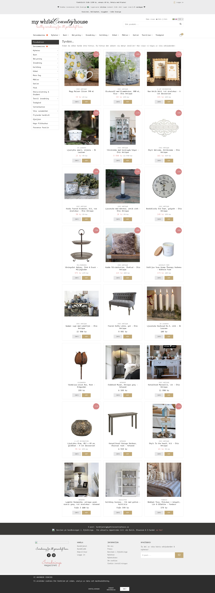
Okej (124, 589)
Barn (65, 35)
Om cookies (112, 561)
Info (76, 102)
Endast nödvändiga (111, 589)
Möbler (125, 35)
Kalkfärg (103, 35)
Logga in (179, 2)
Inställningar (94, 589)
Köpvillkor (82, 552)
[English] (176, 19)
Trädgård (160, 35)
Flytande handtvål (41, 115)
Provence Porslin (41, 127)
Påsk (35, 88)
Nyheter (54, 35)
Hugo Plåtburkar (40, 123)
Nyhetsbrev (112, 558)
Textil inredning (41, 99)
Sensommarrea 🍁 (40, 35)
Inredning (90, 35)
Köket (114, 35)
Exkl (165, 19)
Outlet (136, 35)
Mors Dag (37, 75)
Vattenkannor (39, 107)
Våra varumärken (40, 111)
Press (110, 549)
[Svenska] (173, 19)
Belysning (76, 35)
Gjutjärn (37, 119)
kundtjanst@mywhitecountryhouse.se (112, 527)
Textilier (146, 35)
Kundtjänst (82, 546)
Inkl (159, 19)
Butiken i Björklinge (117, 552)
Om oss (110, 546)
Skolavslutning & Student (41, 93)
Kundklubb (81, 549)
